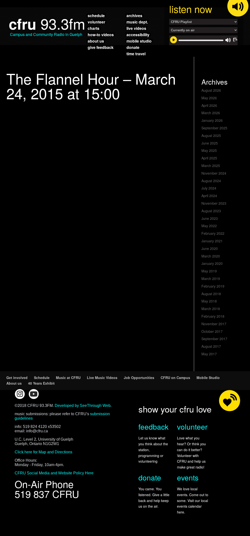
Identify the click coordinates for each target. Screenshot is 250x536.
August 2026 (211, 90)
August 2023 (211, 210)
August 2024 (211, 180)
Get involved (17, 377)
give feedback (101, 47)
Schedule (42, 377)
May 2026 (209, 97)
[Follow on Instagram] (20, 394)
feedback (153, 426)
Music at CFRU (68, 377)
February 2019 (212, 286)
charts (93, 28)
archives (134, 15)
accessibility (137, 34)
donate (132, 47)
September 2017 (214, 338)
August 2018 (211, 293)
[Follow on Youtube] (34, 394)
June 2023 (209, 218)
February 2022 (212, 233)
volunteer (96, 22)
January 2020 (212, 263)
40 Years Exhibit (41, 383)
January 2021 (212, 240)
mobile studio (139, 41)
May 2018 (209, 301)
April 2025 (209, 158)
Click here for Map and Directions (43, 452)
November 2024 (213, 173)
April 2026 (209, 105)
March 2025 (210, 165)
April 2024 (209, 195)
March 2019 (210, 278)
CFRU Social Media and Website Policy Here (54, 473)
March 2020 (210, 256)
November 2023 (213, 203)
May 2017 (209, 353)
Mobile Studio (208, 377)
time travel (136, 54)
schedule (96, 15)
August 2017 (211, 346)
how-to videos (101, 34)
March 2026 (210, 112)
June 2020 (209, 248)
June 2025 (209, 143)
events (187, 477)
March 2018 (210, 308)
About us (14, 383)
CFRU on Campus (175, 377)
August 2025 (211, 135)
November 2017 (213, 323)
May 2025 (209, 150)
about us (96, 41)
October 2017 (212, 331)
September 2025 (214, 127)
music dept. (137, 22)
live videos (136, 28)
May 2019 (209, 270)
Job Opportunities (139, 377)
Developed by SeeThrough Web (83, 405)
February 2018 (212, 316)
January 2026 (212, 120)
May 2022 (209, 225)
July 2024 (208, 188)
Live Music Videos (102, 377)
